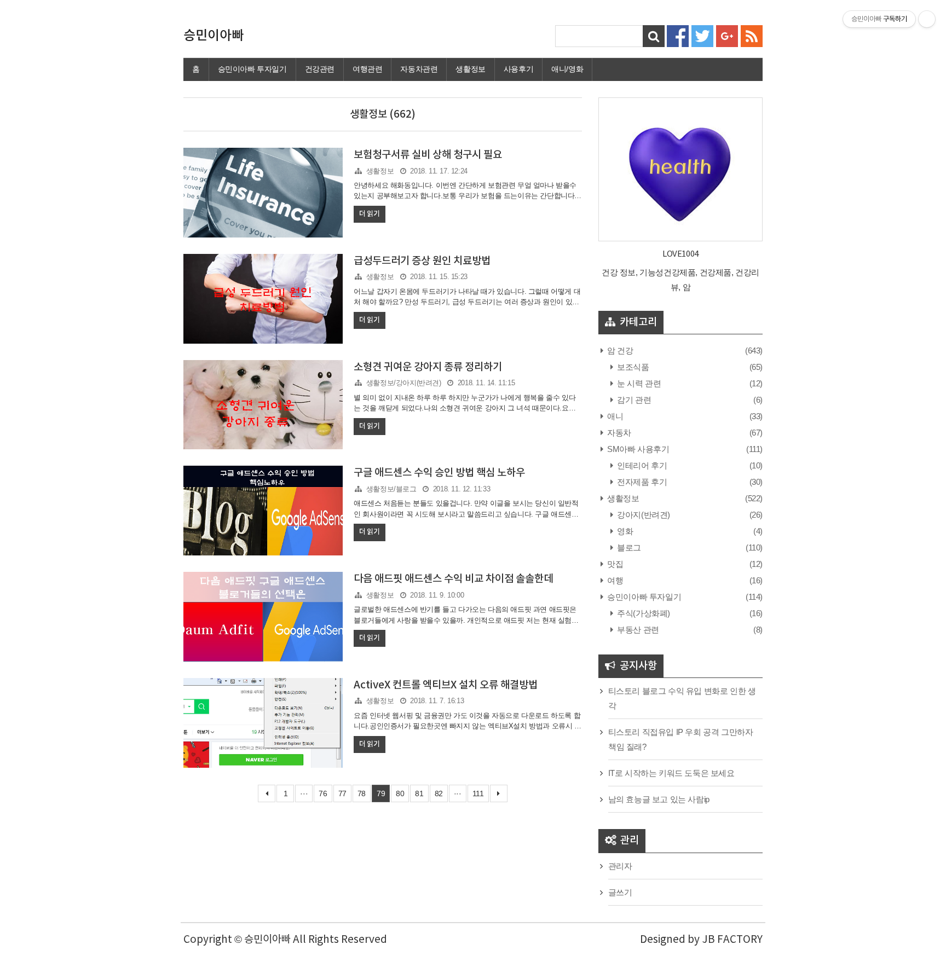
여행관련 (367, 69)
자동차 (618, 432)
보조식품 (632, 367)
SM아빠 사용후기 (637, 449)
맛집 (614, 564)
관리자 (620, 866)
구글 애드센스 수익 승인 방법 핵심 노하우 (439, 473)
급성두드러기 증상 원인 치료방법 (422, 261)
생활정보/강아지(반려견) (403, 383)
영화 (624, 531)
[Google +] (727, 35)
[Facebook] (678, 35)
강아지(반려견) (642, 514)
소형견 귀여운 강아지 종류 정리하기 (428, 367)
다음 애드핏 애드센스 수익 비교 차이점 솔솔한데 (453, 579)
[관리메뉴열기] (927, 19)
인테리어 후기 (641, 465)
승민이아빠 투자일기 (252, 69)
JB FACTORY (732, 940)
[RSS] (752, 35)
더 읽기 (369, 214)
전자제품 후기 (641, 481)
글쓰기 (620, 892)
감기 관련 (633, 399)
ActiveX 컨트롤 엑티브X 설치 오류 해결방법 (446, 685)
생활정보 (470, 69)
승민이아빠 (213, 36)
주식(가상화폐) (642, 613)
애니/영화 (567, 69)
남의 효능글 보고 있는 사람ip (659, 799)
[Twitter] (702, 35)
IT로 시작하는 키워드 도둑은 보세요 (671, 773)
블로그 (628, 547)
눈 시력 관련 (638, 383)
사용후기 (518, 69)
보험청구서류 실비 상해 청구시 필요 (428, 155)
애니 (614, 416)
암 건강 (619, 350)
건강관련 (319, 69)
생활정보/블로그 (391, 489)
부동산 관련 (637, 629)
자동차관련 (418, 69)
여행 (614, 580)
